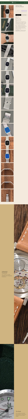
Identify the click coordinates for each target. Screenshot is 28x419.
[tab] (18, 15)
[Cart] (26, 3)
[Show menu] (1, 3)
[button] (3, 3)
